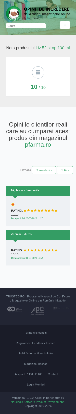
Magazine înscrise (35, 363)
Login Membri (36, 384)
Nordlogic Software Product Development (37, 401)
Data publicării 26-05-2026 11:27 (27, 218)
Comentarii (43, 170)
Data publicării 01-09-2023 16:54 (27, 258)
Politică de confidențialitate (36, 353)
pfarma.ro (38, 144)
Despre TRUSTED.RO (28, 374)
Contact (53, 374)
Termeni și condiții (35, 332)
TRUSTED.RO (15, 296)
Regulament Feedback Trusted (36, 343)
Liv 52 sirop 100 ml (53, 48)
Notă (64, 170)
